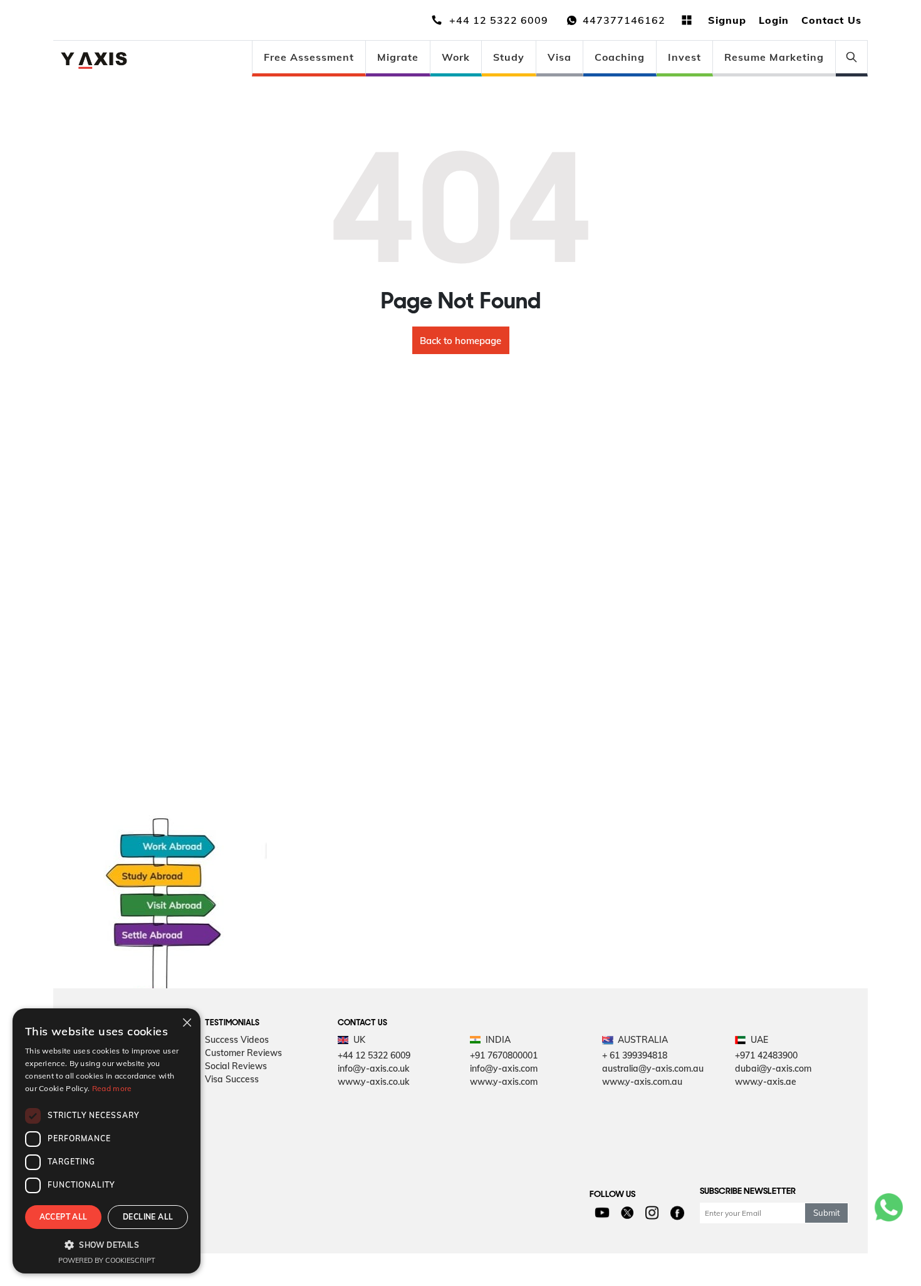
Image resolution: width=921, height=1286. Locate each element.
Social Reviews (236, 1066)
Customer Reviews (243, 1053)
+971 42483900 (766, 1055)
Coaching (620, 57)
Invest (684, 57)
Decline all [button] (148, 1216)
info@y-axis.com (504, 1068)
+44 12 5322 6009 (374, 1055)
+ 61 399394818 (634, 1055)
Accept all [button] (63, 1216)
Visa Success (232, 1079)
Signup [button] (727, 20)
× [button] (186, 1022)
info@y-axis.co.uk (373, 1068)
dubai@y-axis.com (773, 1068)
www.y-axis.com (504, 1081)
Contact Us (831, 20)
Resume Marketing (774, 57)
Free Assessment (309, 57)
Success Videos (237, 1039)
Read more (112, 1088)
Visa (559, 57)
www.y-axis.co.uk (373, 1081)
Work (456, 57)
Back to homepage (460, 341)
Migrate (398, 57)
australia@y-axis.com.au (653, 1068)
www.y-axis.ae (765, 1081)
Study (508, 57)
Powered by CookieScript (106, 1260)
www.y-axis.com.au (642, 1081)
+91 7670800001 (504, 1055)
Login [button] (774, 20)
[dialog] (106, 1140)
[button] (106, 1244)
